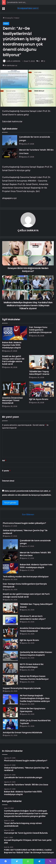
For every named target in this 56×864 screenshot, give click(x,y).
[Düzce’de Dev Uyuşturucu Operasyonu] (10, 712)
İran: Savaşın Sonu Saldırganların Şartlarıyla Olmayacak (40, 330)
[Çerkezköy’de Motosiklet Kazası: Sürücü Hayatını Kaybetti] (10, 656)
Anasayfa (8, 18)
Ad (4, 460)
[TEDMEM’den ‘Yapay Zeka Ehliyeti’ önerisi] (41, 362)
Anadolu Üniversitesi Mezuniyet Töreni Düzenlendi (12, 400)
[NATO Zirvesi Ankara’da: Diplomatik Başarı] (10, 668)
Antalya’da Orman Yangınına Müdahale (22, 732)
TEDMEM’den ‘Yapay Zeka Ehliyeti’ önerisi (39, 372)
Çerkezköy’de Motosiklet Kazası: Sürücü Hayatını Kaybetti (36, 653)
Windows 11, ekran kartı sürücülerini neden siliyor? (33, 617)
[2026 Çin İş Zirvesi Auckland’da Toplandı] (10, 724)
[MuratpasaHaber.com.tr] (28, 8)
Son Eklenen (28, 514)
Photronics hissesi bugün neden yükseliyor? (24, 523)
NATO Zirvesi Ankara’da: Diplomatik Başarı (32, 665)
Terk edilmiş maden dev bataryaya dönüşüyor (26, 576)
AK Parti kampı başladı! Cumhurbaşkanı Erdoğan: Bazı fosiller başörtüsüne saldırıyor (35, 698)
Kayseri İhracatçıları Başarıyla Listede (22, 688)
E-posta (6, 471)
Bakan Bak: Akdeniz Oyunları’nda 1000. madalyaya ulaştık (11, 345)
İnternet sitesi (8, 481)
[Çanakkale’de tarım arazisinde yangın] (9, 140)
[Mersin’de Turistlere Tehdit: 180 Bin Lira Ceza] (9, 153)
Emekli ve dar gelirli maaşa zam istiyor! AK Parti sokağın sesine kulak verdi (13, 360)
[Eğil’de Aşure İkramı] (41, 389)
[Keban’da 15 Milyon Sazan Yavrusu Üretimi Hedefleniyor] (10, 680)
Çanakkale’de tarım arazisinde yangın (22, 2)
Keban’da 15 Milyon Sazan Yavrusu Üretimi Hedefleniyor (34, 677)
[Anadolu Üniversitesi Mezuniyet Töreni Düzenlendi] (14, 388)
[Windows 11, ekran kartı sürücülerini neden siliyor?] (10, 620)
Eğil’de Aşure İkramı (38, 399)
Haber (16, 18)
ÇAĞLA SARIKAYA (13, 61)
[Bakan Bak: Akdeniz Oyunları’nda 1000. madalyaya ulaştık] (14, 333)
